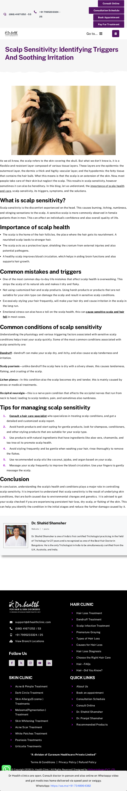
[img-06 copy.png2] (24, 601)
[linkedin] (49, 663)
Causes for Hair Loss (89, 644)
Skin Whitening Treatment (31, 721)
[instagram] (30, 663)
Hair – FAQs (83, 664)
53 (29, 14)
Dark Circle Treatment (29, 692)
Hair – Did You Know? (89, 670)
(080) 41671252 (17, 14)
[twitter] (21, 663)
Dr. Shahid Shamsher (48, 523)
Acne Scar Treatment (28, 727)
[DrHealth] (11, 32)
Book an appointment (90, 692)
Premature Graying (88, 632)
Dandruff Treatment (88, 619)
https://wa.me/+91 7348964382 (71, 785)
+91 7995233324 (49, 12)
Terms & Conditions (43, 762)
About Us (82, 686)
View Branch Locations (29, 641)
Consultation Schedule (90, 699)
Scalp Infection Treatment (93, 625)
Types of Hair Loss (88, 638)
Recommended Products (92, 724)
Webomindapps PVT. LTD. (101, 769)
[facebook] (12, 663)
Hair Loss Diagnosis (88, 651)
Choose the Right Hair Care (93, 657)
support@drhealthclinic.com (33, 622)
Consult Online (85, 705)
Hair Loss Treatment (89, 613)
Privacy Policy (68, 762)
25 (40, 16)
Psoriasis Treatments (28, 740)
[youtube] (40, 663)
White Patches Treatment (31, 733)
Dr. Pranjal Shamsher (89, 718)
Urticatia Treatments (28, 746)
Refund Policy (87, 762)
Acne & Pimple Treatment (31, 686)
